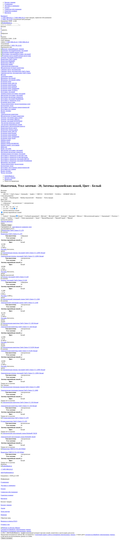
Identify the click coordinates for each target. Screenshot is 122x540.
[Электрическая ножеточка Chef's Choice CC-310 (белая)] (19, 402)
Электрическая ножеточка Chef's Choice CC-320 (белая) (19, 327)
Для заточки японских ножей (10, 123)
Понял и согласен (7, 538)
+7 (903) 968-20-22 (19, 17)
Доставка (4, 249)
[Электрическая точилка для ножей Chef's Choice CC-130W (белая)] (23, 370)
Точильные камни (6, 76)
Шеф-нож (4, 147)
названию (25, 227)
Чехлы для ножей (6, 173)
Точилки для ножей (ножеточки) (11, 57)
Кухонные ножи (6, 81)
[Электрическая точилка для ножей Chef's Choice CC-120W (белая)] (23, 253)
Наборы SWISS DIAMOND (10, 143)
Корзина (4, 16)
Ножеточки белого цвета (9, 128)
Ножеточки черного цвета (9, 130)
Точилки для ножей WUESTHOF (11, 121)
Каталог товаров (10, 2)
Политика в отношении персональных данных (16, 531)
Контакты (8, 12)
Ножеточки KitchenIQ (8, 61)
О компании (9, 4)
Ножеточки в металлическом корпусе (13, 126)
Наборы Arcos (5, 142)
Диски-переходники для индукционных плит (15, 104)
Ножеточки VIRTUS (7, 62)
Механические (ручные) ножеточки (12, 68)
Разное (3, 112)
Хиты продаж (5, 511)
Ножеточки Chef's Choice (9, 59)
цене (30, 227)
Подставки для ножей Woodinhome (12, 99)
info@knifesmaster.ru (7, 472)
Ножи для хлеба (6, 148)
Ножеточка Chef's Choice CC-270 (11, 234)
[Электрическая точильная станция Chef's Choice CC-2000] (20, 387)
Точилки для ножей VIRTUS (10, 119)
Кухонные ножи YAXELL (9, 90)
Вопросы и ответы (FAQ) (9, 521)
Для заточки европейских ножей (11, 124)
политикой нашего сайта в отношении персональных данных (55, 534)
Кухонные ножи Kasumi (8, 85)
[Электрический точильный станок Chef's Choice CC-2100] (20, 299)
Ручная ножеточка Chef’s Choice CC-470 (14, 421)
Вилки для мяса (6, 111)
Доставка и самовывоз (12, 6)
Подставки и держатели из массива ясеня (14, 157)
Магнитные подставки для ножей (12, 95)
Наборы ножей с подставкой (10, 145)
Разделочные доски (7, 105)
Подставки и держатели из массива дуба (14, 155)
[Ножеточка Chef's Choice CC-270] (12, 230)
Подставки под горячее (8, 109)
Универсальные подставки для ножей (13, 93)
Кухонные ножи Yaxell (8, 138)
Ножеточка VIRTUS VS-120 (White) (12, 452)
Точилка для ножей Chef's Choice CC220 (14, 280)
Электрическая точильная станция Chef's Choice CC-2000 (19, 390)
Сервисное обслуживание (13, 9)
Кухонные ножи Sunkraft (9, 87)
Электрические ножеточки (9, 66)
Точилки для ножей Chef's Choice (11, 117)
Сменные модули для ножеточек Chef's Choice (16, 73)
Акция (3, 508)
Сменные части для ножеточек (11, 69)
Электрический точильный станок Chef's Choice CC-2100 (19, 302)
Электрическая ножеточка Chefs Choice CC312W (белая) (19, 351)
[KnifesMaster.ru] (6, 23)
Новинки (4, 515)
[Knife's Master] (6, 466)
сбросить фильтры (7, 221)
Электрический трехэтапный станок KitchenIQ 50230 (18, 437)
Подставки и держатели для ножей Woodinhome (16, 160)
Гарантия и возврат (11, 11)
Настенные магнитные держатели (12, 97)
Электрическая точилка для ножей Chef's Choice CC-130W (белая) (22, 373)
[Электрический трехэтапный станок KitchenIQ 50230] (19, 433)
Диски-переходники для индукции (12, 164)
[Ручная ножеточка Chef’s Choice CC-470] (14, 418)
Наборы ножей (5, 140)
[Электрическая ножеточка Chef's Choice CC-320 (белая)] (19, 323)
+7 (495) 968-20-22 (7, 17)
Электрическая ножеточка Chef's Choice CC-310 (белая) (19, 406)
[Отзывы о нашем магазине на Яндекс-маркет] (10, 528)
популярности (16, 227)
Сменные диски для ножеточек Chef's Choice (15, 71)
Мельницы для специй (8, 78)
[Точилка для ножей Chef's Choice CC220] (14, 277)
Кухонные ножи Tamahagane (10, 88)
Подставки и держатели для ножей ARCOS (15, 159)
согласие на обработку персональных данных (100, 534)
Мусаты (3, 74)
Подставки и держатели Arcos (10, 100)
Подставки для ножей (8, 92)
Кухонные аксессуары (8, 102)
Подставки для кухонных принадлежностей (15, 107)
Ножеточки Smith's (7, 64)
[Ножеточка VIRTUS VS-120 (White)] (13, 449)
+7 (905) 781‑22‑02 (7, 19)
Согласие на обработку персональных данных (16, 529)
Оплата (7, 7)
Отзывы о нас (5, 524)
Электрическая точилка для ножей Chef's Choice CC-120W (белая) (22, 256)
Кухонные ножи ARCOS (9, 83)
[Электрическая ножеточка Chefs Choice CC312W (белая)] (20, 347)
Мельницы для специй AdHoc (10, 80)
